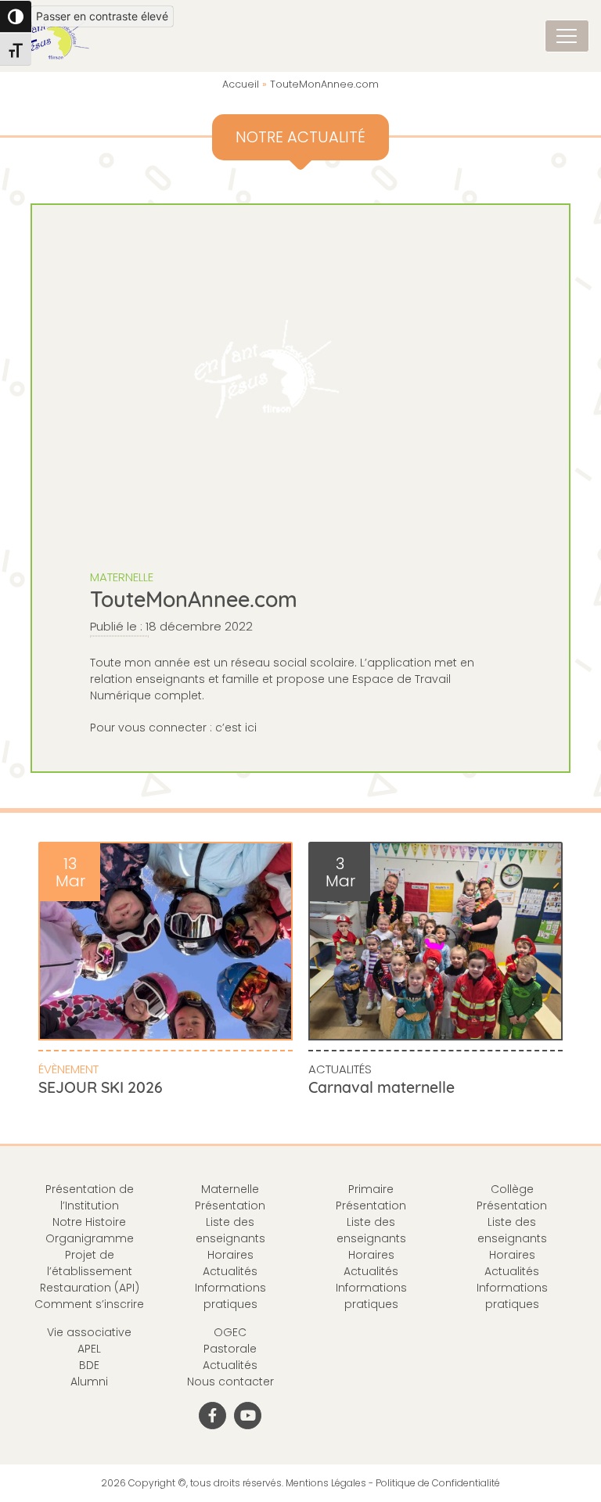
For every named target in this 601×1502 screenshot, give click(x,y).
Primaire (371, 1189)
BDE (89, 1365)
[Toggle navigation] (567, 36)
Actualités (340, 1069)
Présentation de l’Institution (89, 1197)
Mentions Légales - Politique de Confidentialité (393, 1482)
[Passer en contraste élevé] (15, 16)
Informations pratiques (230, 1296)
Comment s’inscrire (89, 1304)
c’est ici (236, 727)
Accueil (240, 84)
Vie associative (89, 1332)
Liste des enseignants (230, 1230)
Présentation (230, 1205)
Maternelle (121, 577)
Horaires (230, 1255)
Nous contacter (230, 1381)
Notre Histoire (89, 1222)
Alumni (89, 1381)
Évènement (68, 1069)
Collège (512, 1189)
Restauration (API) (89, 1287)
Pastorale (230, 1348)
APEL (89, 1348)
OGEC (230, 1332)
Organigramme (89, 1238)
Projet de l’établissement (89, 1263)
